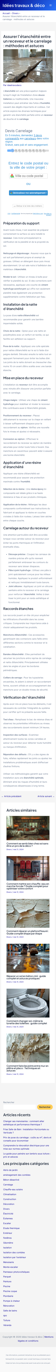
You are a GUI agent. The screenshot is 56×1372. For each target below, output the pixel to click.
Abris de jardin (10, 1170)
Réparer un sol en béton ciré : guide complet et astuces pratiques (26, 977)
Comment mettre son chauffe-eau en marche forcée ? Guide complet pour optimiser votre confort (28, 886)
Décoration (8, 1204)
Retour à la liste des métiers (29, 206)
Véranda (7, 1325)
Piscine (6, 1286)
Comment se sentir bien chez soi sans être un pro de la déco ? (27, 844)
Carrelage (8, 1184)
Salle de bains (10, 1310)
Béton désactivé (11, 1179)
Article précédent (11, 796)
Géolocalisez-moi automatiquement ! (29, 193)
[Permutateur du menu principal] (50, 5)
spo (5, 1315)
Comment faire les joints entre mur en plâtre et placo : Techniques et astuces (27, 1068)
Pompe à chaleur (11, 1301)
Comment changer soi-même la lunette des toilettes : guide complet (27, 1022)
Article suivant (46, 796)
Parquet (7, 1276)
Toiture (6, 1320)
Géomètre (8, 1242)
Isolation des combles (14, 1252)
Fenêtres (7, 1238)
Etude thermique (11, 1228)
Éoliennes (8, 1218)
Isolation (7, 1247)
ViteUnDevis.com (38, 213)
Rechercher (8, 1102)
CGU (9, 213)
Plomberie (8, 1296)
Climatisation (9, 1194)
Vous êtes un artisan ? (47, 214)
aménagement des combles (16, 1175)
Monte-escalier (10, 1267)
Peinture (7, 1281)
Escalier (7, 1223)
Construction (9, 1199)
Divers (9, 849)
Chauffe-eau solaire (13, 1189)
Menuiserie (8, 1262)
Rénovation (8, 1305)
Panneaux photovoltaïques (16, 1272)
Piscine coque (10, 1291)
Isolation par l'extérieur (14, 1257)
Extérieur (7, 1233)
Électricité (8, 1213)
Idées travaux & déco (24, 5)
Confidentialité (15, 213)
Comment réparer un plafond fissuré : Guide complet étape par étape (28, 932)
